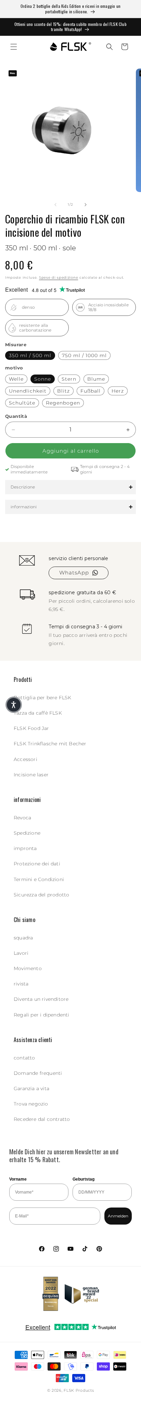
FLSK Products (79, 1390)
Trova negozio (31, 1104)
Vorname (18, 1179)
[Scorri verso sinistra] (55, 204)
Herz (118, 391)
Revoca (22, 818)
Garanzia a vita (31, 1088)
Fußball (90, 391)
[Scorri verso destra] (85, 204)
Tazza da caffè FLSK (38, 713)
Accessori (25, 759)
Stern (69, 379)
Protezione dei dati (37, 864)
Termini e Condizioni (39, 879)
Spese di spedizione (58, 277)
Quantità (16, 416)
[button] (13, 46)
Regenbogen (63, 403)
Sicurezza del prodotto (41, 895)
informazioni (24, 506)
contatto (24, 1058)
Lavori (21, 953)
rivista (21, 984)
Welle (16, 379)
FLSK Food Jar (31, 728)
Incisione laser (31, 775)
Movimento (28, 968)
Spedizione (27, 833)
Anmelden (118, 1215)
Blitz (63, 391)
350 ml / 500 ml (30, 355)
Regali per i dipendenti (41, 1015)
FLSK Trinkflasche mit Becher (50, 744)
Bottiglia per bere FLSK (43, 697)
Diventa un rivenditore (41, 999)
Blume (96, 379)
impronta (25, 848)
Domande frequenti (38, 1073)
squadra (23, 938)
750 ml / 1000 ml (84, 355)
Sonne (42, 379)
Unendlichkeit (28, 391)
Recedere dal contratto (42, 1119)
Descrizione (23, 486)
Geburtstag (83, 1179)
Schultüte (22, 403)
